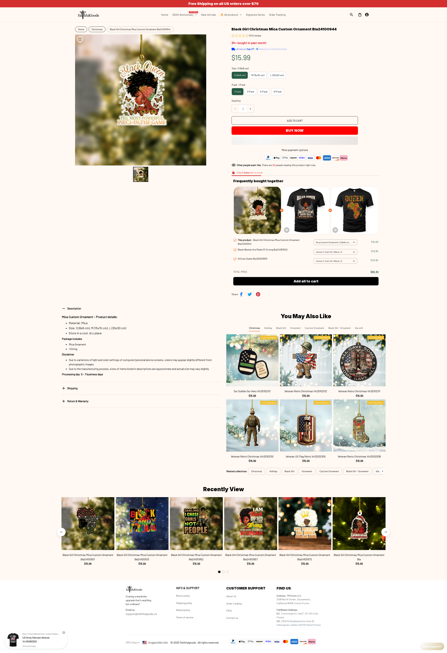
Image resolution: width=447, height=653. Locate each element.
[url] (130, 610)
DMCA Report (133, 642)
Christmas (96, 29)
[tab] (219, 572)
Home (81, 29)
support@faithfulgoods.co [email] (141, 613)
